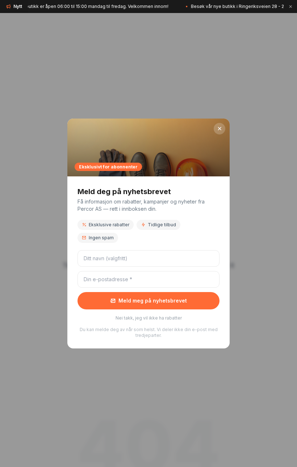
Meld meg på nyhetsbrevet (152, 300)
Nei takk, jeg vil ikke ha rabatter (149, 318)
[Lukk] (290, 6)
